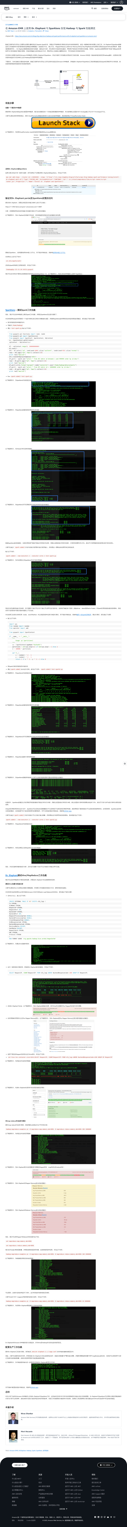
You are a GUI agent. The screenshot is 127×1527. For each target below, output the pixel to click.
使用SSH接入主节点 (59, 252)
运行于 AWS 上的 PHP (73, 1498)
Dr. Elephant (11, 875)
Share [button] (47, 31)
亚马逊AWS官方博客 (11, 24)
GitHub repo (67, 811)
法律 (93, 1505)
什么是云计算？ (17, 1483)
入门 (40, 1479)
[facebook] (95, 1517)
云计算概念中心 (17, 1490)
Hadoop (28, 1450)
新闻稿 (14, 1505)
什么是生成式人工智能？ (20, 1486)
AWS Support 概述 (98, 1494)
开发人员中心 (70, 1479)
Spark (34, 1450)
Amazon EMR (14, 1450)
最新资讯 (15, 1498)
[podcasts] (111, 1517)
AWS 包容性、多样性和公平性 (49, 1505)
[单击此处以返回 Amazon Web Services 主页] (6, 9)
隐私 (13, 1520)
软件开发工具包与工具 (73, 1483)
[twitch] (105, 1517)
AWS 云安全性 (17, 1494)
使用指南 (45, 1450)
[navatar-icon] (121, 2)
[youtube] (108, 1517)
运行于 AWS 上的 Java (73, 1494)
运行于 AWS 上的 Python (74, 1490)
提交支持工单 (96, 1483)
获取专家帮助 (96, 1498)
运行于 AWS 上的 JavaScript (75, 1501)
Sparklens (10, 310)
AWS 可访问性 (97, 1501)
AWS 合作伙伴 (43, 1501)
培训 (40, 1483)
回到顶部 (62, 1509)
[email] (114, 1517)
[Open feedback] (125, 763)
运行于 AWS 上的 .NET (73, 1486)
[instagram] (101, 1517)
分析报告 (41, 1498)
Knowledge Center (98, 1490)
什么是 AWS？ (17, 1479)
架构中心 (41, 1490)
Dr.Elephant (22, 1450)
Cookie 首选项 (31, 1520)
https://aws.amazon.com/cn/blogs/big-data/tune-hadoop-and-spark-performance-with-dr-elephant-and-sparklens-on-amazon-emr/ (56, 36)
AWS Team (10, 31)
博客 (13, 1501)
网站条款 (20, 1520)
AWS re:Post (96, 1486)
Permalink (38, 31)
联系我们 (95, 1479)
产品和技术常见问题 (45, 1494)
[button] (123, 2)
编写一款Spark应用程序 (84, 614)
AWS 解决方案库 (44, 1486)
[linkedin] (98, 1517)
